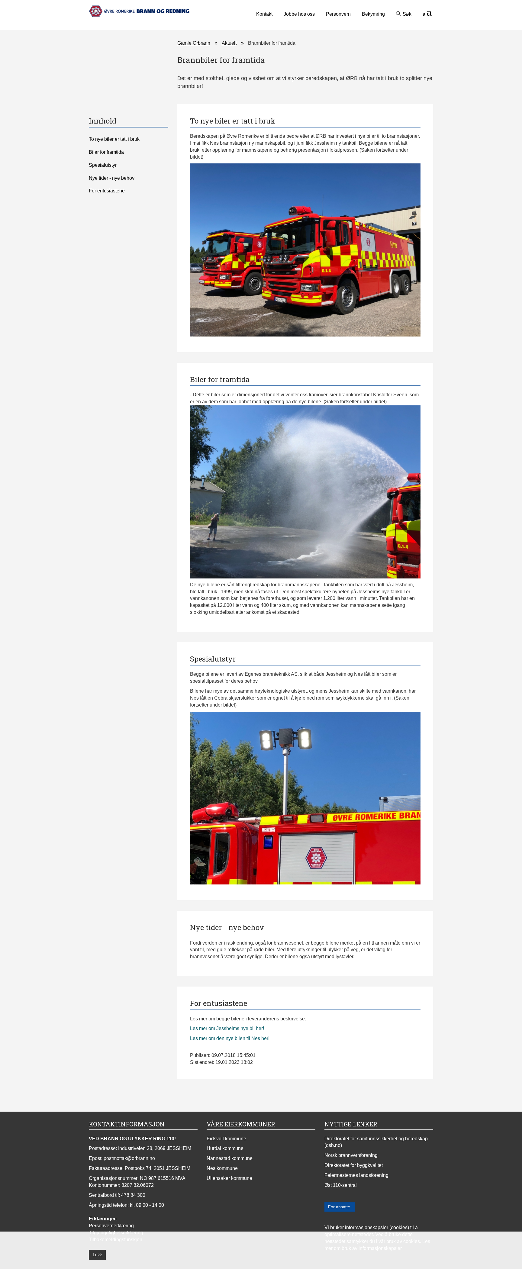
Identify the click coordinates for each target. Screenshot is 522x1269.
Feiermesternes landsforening (356, 1175)
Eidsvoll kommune (226, 1138)
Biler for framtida (106, 152)
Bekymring (373, 14)
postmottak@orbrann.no (129, 1158)
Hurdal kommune (225, 1148)
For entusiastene (107, 190)
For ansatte (339, 1206)
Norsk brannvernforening (351, 1155)
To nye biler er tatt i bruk (114, 139)
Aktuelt (229, 43)
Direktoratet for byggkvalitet (353, 1165)
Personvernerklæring (111, 1225)
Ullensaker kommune (229, 1178)
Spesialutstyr (103, 165)
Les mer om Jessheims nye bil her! (227, 1028)
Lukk (97, 1254)
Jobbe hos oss (299, 14)
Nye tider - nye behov (111, 178)
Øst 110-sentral (340, 1185)
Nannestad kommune (230, 1158)
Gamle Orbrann (193, 43)
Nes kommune (222, 1168)
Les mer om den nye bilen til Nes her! (229, 1038)
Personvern (338, 14)
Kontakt (264, 14)
